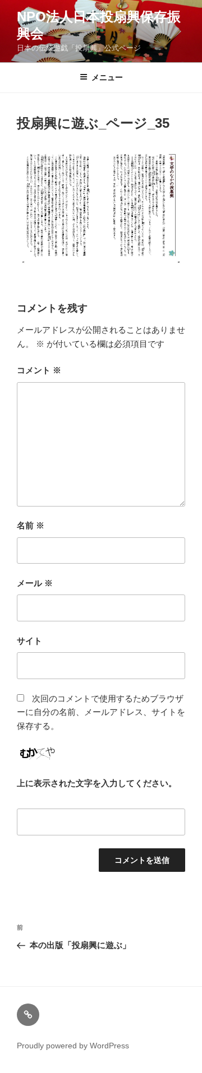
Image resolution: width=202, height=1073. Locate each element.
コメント (39, 370)
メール (35, 583)
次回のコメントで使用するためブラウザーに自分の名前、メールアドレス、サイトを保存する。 (101, 712)
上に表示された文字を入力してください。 (97, 783)
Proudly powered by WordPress (73, 1045)
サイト (29, 640)
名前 (30, 525)
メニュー (107, 77)
